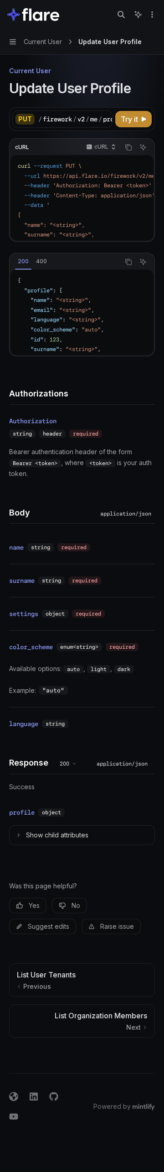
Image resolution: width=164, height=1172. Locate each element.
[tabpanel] (82, 312)
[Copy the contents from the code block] (128, 147)
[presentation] (75, 119)
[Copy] (104, 119)
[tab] (23, 261)
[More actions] (152, 14)
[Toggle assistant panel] (138, 14)
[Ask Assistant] (143, 147)
